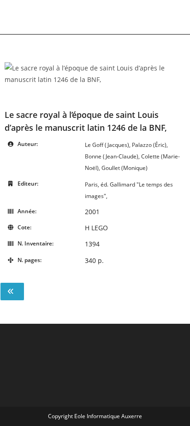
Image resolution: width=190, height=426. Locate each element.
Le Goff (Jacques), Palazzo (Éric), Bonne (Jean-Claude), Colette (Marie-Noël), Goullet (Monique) (132, 156)
